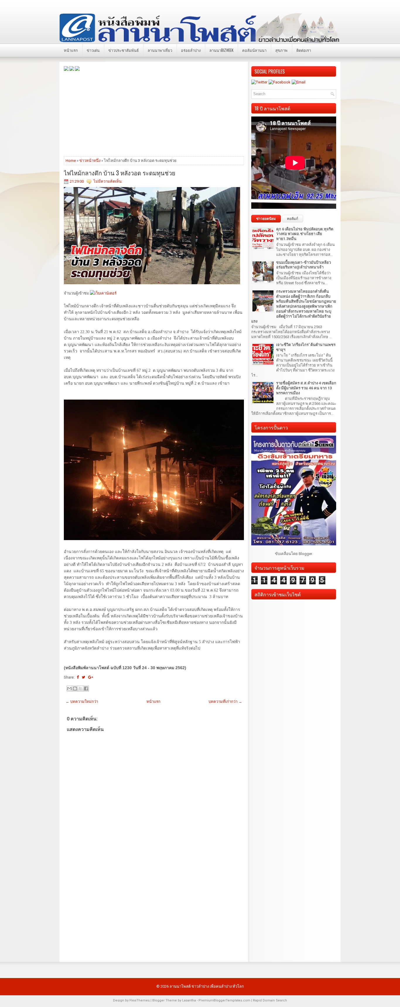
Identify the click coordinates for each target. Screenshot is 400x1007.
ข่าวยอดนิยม (266, 219)
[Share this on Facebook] (77, 677)
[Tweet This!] (83, 677)
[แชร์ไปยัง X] (80, 688)
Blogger (305, 554)
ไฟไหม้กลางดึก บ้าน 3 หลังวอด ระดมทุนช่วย (119, 172)
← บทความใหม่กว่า (82, 701)
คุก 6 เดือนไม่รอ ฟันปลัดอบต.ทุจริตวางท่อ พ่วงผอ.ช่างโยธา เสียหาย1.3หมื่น (304, 234)
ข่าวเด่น (93, 50)
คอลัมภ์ (292, 219)
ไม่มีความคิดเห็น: (107, 181)
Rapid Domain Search (270, 1000)
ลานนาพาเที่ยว (160, 50)
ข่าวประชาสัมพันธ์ (123, 50)
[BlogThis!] (75, 688)
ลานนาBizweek (221, 50)
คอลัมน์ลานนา (254, 50)
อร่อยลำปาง (191, 50)
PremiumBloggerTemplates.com (224, 1000)
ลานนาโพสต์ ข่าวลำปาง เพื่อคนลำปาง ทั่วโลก (207, 986)
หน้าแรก (71, 50)
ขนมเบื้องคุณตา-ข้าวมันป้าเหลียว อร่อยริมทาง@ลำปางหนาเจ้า (303, 265)
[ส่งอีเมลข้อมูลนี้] (69, 688)
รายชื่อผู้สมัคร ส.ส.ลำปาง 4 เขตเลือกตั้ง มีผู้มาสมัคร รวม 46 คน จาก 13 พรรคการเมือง (306, 388)
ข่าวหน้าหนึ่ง (89, 160)
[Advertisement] (154, 113)
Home (71, 160)
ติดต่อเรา (303, 50)
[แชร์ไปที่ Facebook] (86, 688)
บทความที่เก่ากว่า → (225, 701)
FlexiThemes (139, 1000)
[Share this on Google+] (91, 677)
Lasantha (189, 1000)
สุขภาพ (281, 50)
